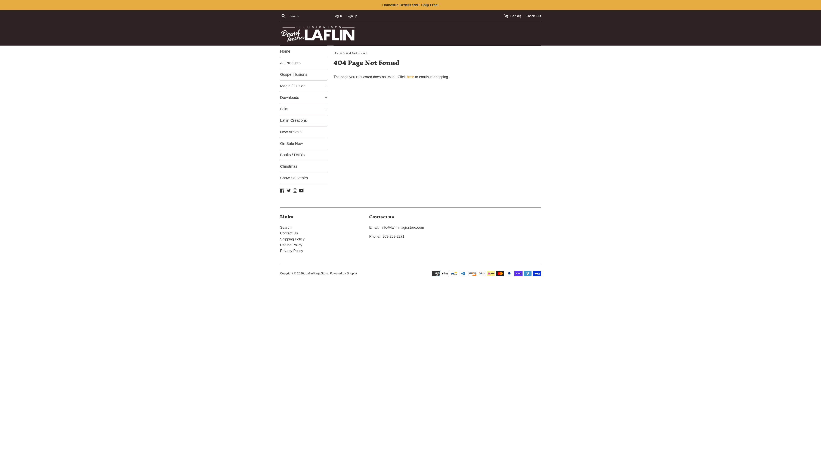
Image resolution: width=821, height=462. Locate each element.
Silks (303, 109)
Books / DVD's (292, 155)
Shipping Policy (292, 239)
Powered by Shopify (343, 273)
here (410, 77)
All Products (290, 63)
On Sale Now (291, 143)
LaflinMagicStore (317, 273)
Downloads (303, 97)
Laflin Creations (293, 120)
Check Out (533, 16)
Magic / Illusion (303, 86)
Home (285, 51)
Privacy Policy (291, 251)
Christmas (288, 166)
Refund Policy (291, 245)
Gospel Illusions (293, 74)
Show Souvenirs (294, 178)
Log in (338, 16)
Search (285, 227)
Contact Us (289, 233)
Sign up (352, 16)
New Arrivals (290, 132)
